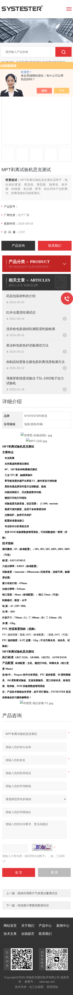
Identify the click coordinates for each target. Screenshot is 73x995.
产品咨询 (18, 245)
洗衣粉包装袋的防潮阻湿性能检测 (30, 329)
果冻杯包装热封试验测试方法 (27, 345)
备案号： (30, 981)
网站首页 (10, 925)
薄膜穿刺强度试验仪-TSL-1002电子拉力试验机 (35, 381)
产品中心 (45, 925)
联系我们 (54, 245)
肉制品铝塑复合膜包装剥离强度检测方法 (35, 362)
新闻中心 (62, 925)
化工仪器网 (36, 986)
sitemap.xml (47, 981)
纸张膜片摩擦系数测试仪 (33, 905)
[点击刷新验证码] (42, 847)
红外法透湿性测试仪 (20, 312)
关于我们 (27, 925)
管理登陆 (52, 986)
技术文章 (10, 933)
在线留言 (27, 933)
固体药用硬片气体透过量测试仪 (37, 893)
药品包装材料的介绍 (20, 296)
